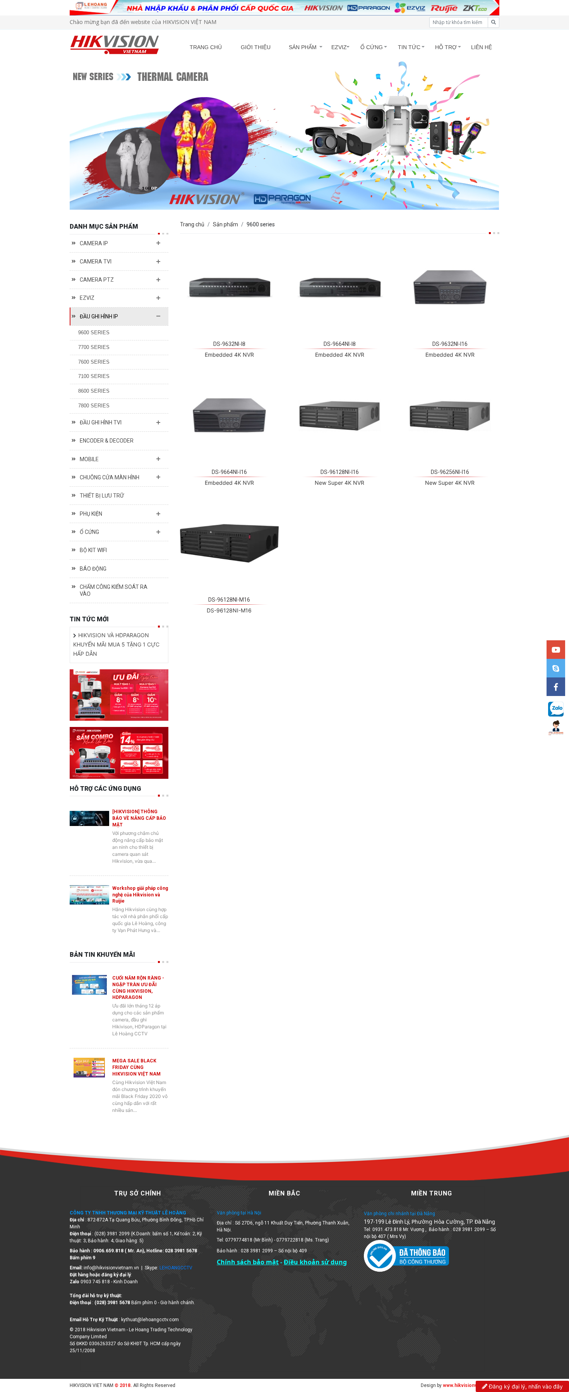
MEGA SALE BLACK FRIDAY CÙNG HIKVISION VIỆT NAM (136, 1067)
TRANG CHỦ (206, 47)
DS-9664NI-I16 (229, 472)
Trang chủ (192, 224)
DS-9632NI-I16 (450, 344)
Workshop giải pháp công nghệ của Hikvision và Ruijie (140, 895)
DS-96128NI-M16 (229, 600)
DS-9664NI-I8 (340, 344)
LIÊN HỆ (481, 47)
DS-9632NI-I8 (229, 344)
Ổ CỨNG (371, 47)
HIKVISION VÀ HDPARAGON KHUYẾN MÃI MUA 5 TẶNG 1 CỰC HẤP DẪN (116, 644)
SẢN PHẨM (303, 47)
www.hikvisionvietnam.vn (471, 1385)
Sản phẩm (225, 224)
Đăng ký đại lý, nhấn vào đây (525, 1386)
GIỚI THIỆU (256, 47)
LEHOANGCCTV (175, 1268)
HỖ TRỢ (446, 47)
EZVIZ (339, 47)
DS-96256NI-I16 (450, 472)
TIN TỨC (409, 47)
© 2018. (122, 1385)
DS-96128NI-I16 (339, 472)
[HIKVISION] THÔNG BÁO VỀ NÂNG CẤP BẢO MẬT (139, 818)
